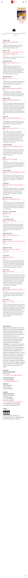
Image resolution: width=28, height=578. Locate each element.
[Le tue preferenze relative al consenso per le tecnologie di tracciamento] (25, 575)
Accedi (3, 34)
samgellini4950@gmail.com (11, 381)
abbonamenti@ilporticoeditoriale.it (13, 402)
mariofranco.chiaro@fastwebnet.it (13, 375)
